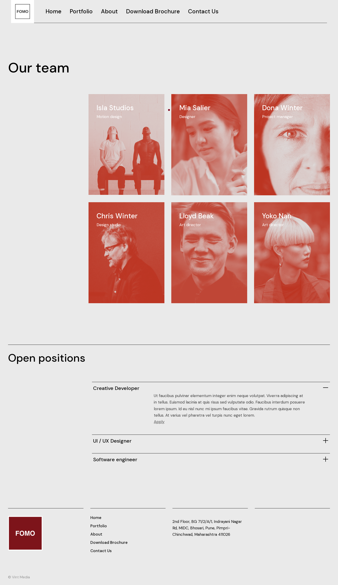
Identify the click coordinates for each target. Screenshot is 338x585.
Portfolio (98, 525)
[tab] (211, 387)
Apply (159, 421)
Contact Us (101, 550)
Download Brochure (109, 542)
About (96, 534)
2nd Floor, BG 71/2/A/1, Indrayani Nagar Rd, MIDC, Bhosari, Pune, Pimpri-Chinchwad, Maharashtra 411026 (207, 528)
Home (95, 517)
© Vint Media (19, 577)
